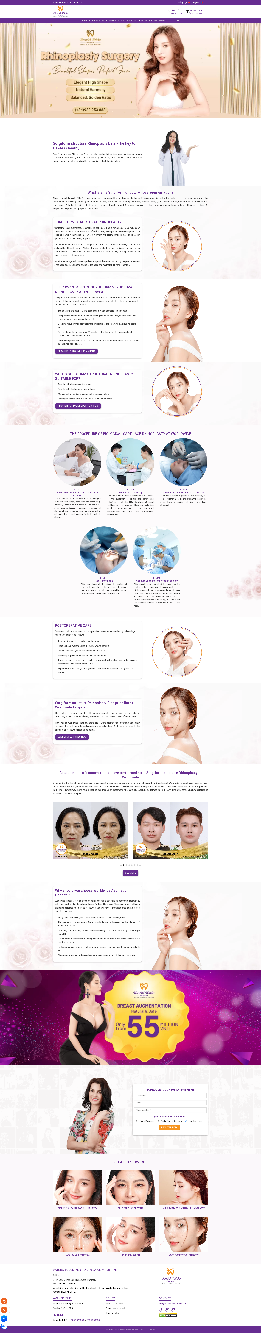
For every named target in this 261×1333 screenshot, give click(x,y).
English (196, 2)
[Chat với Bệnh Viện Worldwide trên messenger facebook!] (4, 1318)
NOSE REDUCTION (130, 1255)
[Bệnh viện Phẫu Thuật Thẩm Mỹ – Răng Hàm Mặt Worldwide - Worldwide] (66, 11)
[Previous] (52, 834)
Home (84, 20)
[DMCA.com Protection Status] (168, 1315)
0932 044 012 (176, 13)
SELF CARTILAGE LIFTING (130, 1208)
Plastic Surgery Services (133, 20)
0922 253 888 (196, 13)
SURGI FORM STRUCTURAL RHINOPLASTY (183, 1208)
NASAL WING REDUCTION (77, 1255)
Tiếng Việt (182, 2)
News (161, 20)
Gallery (153, 20)
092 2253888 (93, 1320)
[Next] (208, 834)
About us (93, 20)
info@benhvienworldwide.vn (172, 1303)
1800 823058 (77, 1320)
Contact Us (173, 20)
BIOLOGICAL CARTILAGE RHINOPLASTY (77, 1208)
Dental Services (109, 20)
